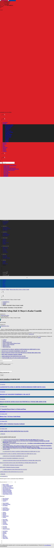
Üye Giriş (5, 255)
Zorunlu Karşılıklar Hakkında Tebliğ (11, 169)
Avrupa (4, 281)
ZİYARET (5, 176)
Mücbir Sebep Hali (7, 346)
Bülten (4, 282)
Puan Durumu (8, 135)
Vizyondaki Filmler (9, 124)
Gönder (2, 363)
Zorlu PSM (5, 171)
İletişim (4, 261)
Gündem (4, 142)
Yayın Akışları (8, 130)
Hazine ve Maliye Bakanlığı (8, 344)
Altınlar (6, 140)
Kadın (4, 146)
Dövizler (7, 138)
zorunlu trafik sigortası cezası (9, 167)
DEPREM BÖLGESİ (7, 342)
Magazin (4, 535)
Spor (4, 145)
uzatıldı (39, 337)
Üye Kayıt (5, 256)
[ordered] (8, 363)
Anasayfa (3, 289)
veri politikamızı (47, 545)
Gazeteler (5, 151)
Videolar (4, 148)
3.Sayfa (4, 279)
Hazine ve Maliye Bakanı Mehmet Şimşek (11, 343)
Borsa (6, 484)
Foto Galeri (5, 147)
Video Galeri (5, 248)
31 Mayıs (5, 339)
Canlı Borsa (7, 133)
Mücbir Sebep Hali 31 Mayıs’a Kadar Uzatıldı (19, 289)
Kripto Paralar (8, 136)
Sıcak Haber (5, 252)
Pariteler (7, 141)
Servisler (4, 123)
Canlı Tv (7, 129)
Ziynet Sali (5, 174)
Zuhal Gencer (6, 166)
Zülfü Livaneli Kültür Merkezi (9, 165)
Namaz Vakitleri (8, 134)
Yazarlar (4, 149)
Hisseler (7, 139)
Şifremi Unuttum (6, 258)
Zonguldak (5, 173)
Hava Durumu (8, 127)
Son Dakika (5, 122)
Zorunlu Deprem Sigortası (9, 170)
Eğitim (4, 284)
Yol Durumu (7, 128)
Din (3, 283)
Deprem (4, 340)
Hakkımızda (5, 263)
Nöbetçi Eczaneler (9, 132)
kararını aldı (31, 334)
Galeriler (5, 272)
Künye (4, 262)
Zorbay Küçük (6, 172)
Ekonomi (4, 143)
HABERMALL (6, 301)
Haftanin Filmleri (8, 126)
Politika (4, 287)
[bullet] (9, 363)
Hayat (4, 285)
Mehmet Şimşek (6, 345)
